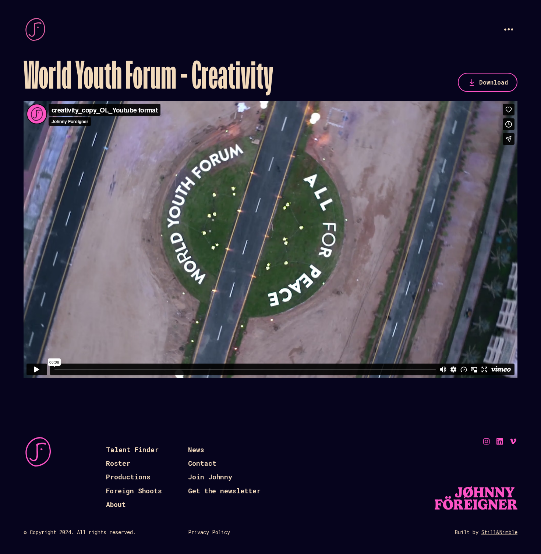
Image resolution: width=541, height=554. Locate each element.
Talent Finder (132, 449)
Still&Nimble (499, 532)
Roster (118, 463)
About (116, 504)
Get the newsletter (224, 490)
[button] (508, 29)
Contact (202, 463)
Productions (128, 476)
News (196, 449)
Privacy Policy (209, 532)
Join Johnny (210, 476)
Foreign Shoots (134, 490)
